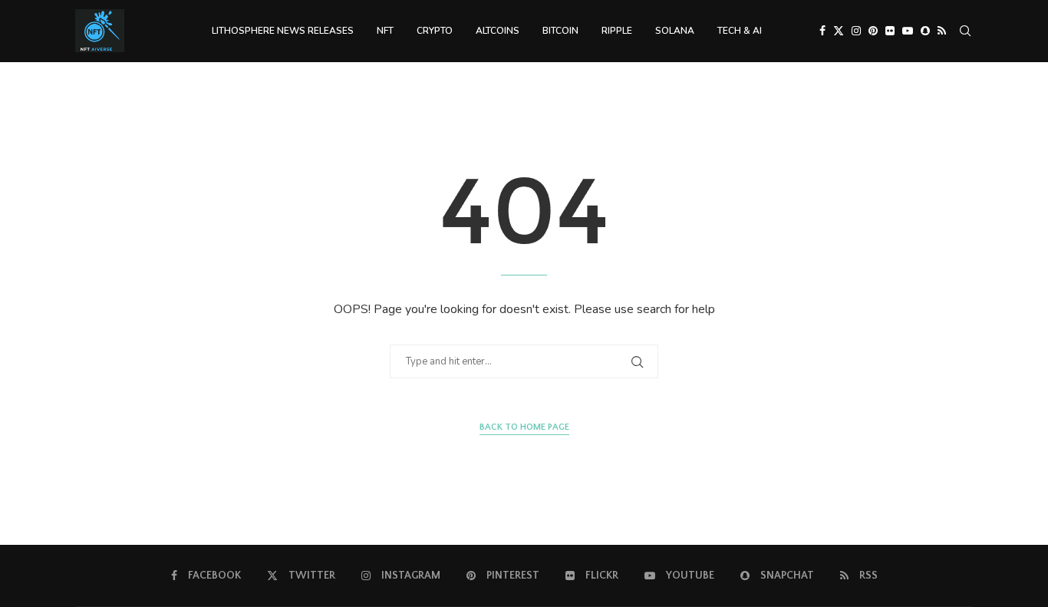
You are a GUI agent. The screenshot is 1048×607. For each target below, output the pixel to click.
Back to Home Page (524, 427)
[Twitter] (838, 30)
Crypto (435, 31)
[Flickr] (890, 30)
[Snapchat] (925, 30)
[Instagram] (856, 30)
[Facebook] (822, 30)
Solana (674, 31)
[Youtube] (907, 30)
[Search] (965, 30)
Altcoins (497, 31)
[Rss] (942, 30)
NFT (385, 31)
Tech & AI (739, 31)
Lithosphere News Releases (283, 31)
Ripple (616, 31)
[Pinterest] (873, 30)
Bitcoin (560, 31)
